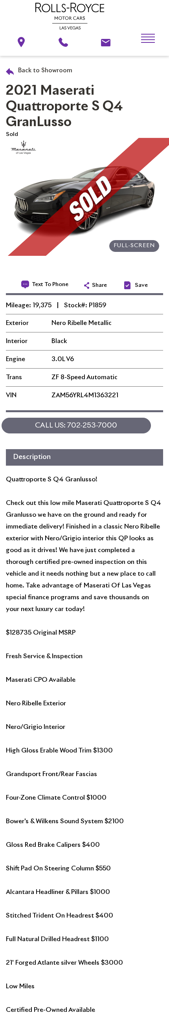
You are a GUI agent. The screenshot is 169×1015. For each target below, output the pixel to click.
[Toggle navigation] (142, 38)
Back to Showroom (44, 70)
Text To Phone (50, 284)
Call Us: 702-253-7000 (76, 425)
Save (141, 285)
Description (32, 457)
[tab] (84, 457)
